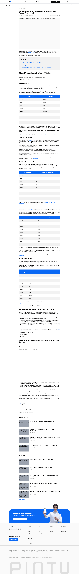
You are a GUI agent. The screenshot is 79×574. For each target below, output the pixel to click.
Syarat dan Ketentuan (12, 557)
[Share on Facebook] (53, 15)
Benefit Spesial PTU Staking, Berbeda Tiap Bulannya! (32, 65)
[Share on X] (51, 15)
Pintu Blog (21, 8)
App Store (47, 396)
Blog (9, 5)
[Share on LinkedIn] (55, 15)
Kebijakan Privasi (18, 557)
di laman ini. (48, 305)
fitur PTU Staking (31, 52)
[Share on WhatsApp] (59, 15)
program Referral (30, 209)
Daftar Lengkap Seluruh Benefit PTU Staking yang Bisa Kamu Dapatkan (36, 67)
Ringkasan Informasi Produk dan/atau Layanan (46, 557)
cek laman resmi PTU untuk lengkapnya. (49, 134)
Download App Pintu (13, 539)
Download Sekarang (20, 518)
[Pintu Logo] (11, 1)
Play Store (53, 396)
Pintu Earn (31, 140)
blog (54, 329)
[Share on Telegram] (57, 15)
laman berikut (35, 158)
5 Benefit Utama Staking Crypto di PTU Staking (31, 62)
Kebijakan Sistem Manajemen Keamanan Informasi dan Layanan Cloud (30, 557)
